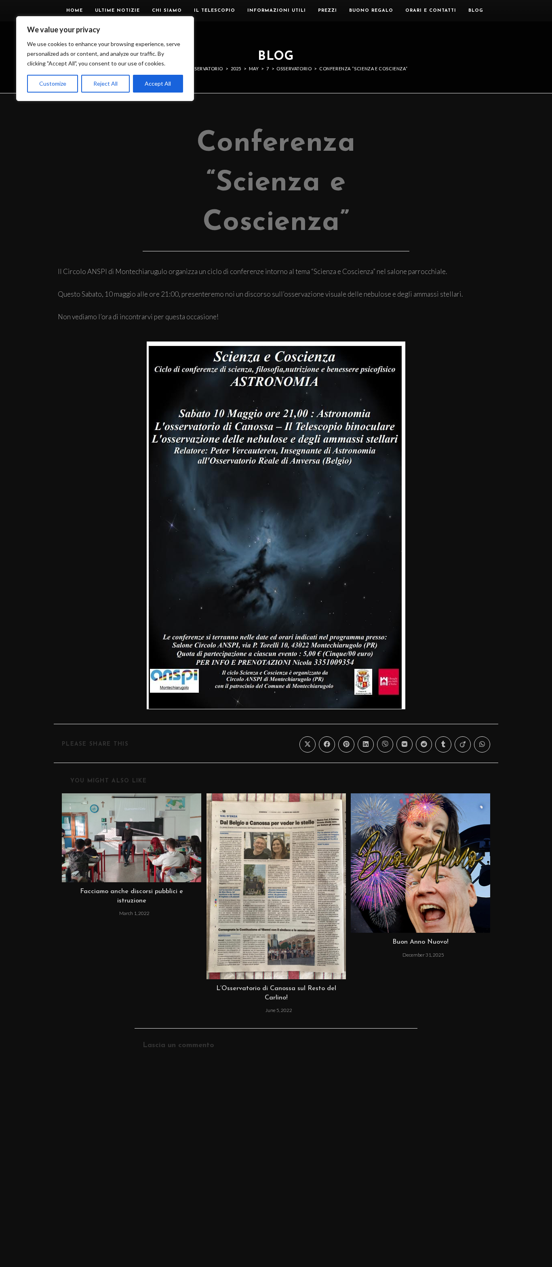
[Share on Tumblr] (443, 744)
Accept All (158, 83)
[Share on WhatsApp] (482, 744)
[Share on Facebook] (327, 744)
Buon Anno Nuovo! (420, 942)
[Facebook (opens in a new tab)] (498, 10)
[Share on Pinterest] (346, 744)
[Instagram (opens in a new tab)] (510, 10)
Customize (52, 83)
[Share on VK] (404, 744)
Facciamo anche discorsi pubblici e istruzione (131, 896)
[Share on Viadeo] (463, 744)
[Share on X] (307, 744)
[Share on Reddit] (424, 744)
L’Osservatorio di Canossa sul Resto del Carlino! (276, 993)
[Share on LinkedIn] (366, 744)
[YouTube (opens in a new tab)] (522, 10)
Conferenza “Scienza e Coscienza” (363, 68)
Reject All (105, 83)
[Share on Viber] (385, 744)
